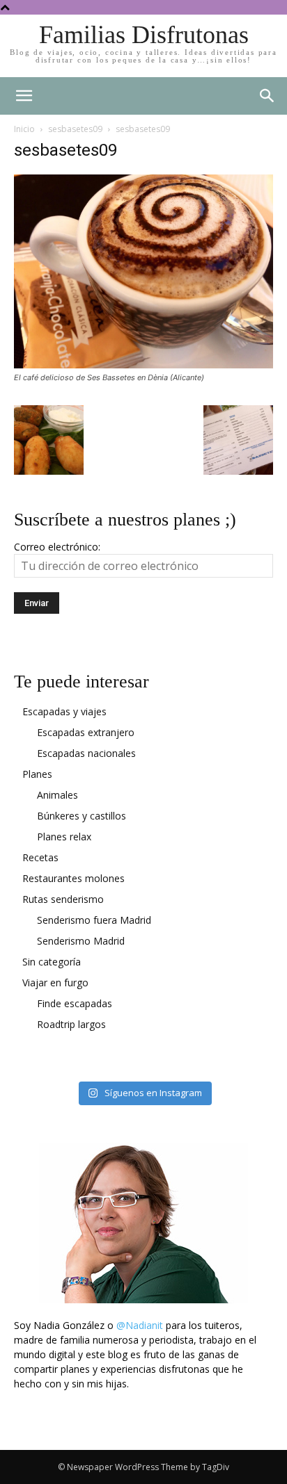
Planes (37, 774)
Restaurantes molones (73, 878)
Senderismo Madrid (81, 940)
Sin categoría (51, 961)
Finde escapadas (74, 1003)
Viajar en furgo (55, 982)
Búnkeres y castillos (81, 815)
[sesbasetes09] (143, 364)
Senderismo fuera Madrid (94, 920)
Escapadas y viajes (64, 711)
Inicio (24, 129)
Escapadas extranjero (85, 732)
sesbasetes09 (75, 129)
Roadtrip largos (71, 1024)
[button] (267, 96)
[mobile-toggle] (23, 96)
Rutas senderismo (63, 899)
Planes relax (64, 836)
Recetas (40, 857)
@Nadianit (139, 1325)
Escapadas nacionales (86, 753)
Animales (57, 794)
